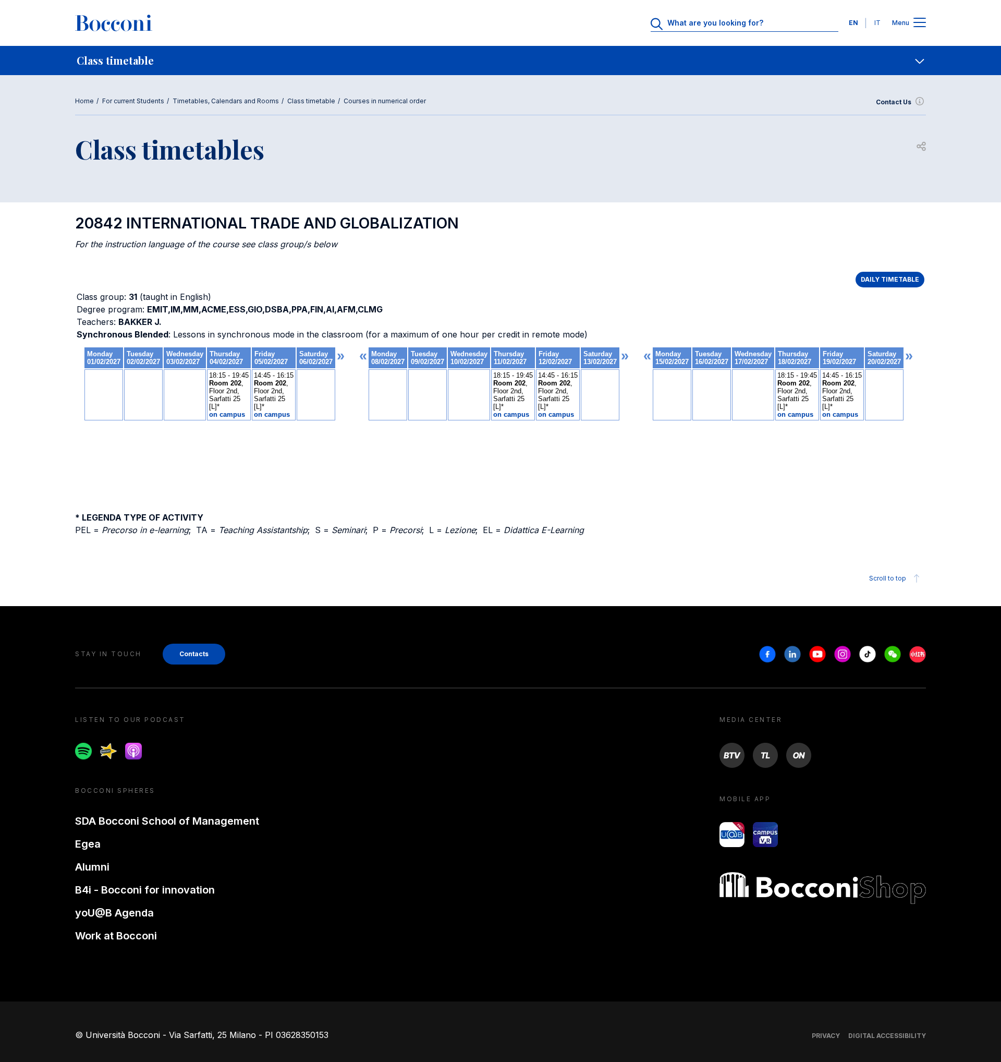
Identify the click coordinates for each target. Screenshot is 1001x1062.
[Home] (113, 23)
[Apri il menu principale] (919, 23)
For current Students (133, 101)
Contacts (194, 654)
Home (84, 101)
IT (877, 23)
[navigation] (500, 60)
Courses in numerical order (385, 101)
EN (853, 23)
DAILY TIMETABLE (890, 279)
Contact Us (893, 102)
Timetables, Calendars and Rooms (226, 101)
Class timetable (311, 101)
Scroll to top (887, 578)
